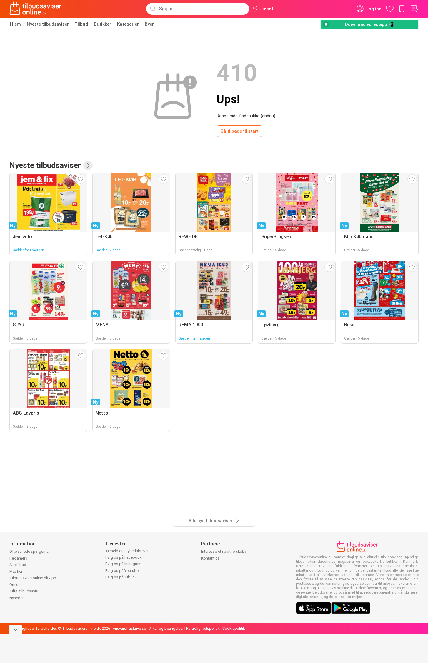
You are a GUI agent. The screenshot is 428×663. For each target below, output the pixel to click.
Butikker (102, 24)
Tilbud (81, 24)
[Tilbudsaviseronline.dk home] (35, 8)
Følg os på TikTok (121, 577)
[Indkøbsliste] (414, 9)
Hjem (15, 24)
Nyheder (16, 598)
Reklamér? (18, 558)
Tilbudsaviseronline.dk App (32, 578)
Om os (15, 584)
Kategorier (128, 24)
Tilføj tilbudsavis (23, 591)
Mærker (15, 571)
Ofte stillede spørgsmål (29, 551)
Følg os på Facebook (123, 557)
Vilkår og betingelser (166, 628)
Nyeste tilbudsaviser (48, 24)
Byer (149, 24)
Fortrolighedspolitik (203, 628)
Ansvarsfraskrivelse (129, 628)
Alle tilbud (17, 564)
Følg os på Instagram (123, 564)
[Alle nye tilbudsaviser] (88, 165)
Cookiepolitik (233, 628)
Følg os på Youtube (122, 570)
